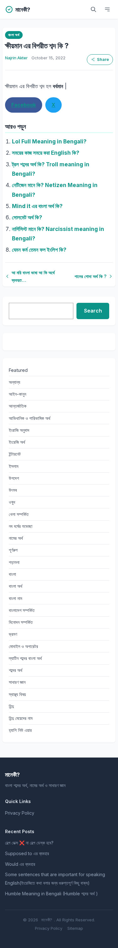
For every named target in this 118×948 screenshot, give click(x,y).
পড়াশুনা (14, 562)
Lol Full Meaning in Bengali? (49, 141)
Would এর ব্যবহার (20, 864)
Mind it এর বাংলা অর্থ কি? (37, 206)
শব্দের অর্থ (15, 670)
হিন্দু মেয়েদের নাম (20, 718)
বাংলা (12, 574)
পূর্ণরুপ (13, 550)
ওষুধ (12, 502)
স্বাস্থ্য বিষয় (17, 694)
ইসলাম (13, 466)
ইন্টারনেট (15, 454)
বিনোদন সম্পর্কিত (21, 622)
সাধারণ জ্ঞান (17, 682)
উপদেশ (14, 478)
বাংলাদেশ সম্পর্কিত (22, 610)
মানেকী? (46, 919)
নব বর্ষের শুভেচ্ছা (20, 526)
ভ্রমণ (13, 634)
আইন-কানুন (17, 394)
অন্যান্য (14, 382)
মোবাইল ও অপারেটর (23, 646)
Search (93, 311)
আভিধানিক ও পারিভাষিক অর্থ (29, 418)
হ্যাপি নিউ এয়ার (20, 730)
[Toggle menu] (107, 9)
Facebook (23, 105)
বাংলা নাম (15, 598)
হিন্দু (11, 706)
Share (103, 59)
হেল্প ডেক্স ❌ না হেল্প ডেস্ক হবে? (29, 842)
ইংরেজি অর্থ (17, 442)
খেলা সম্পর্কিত (19, 514)
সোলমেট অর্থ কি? (27, 217)
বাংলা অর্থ (13, 35)
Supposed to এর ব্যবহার (27, 853)
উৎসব (13, 490)
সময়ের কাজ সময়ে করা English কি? (45, 153)
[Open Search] (93, 9)
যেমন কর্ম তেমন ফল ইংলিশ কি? (39, 250)
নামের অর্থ (16, 538)
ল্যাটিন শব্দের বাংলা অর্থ (25, 658)
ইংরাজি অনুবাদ (19, 430)
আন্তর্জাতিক (17, 406)
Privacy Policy (19, 813)
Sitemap (75, 928)
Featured (18, 370)
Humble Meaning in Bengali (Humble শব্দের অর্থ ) (51, 893)
